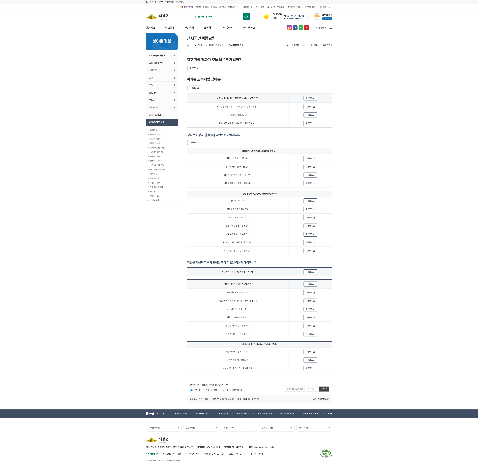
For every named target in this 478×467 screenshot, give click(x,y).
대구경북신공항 (310, 7)
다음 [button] (163, 413)
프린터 (329, 45)
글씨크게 (287, 45)
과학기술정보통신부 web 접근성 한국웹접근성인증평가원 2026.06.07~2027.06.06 (326, 453)
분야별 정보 (199, 45)
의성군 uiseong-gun (157, 16)
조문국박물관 (281, 7)
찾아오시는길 (241, 454)
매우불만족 (237, 390)
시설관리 (262, 7)
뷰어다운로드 (227, 454)
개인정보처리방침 (153, 454)
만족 (207, 390)
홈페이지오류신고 (211, 454)
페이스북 (295, 27)
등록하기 (324, 389)
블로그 (300, 27)
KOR (324, 7)
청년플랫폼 (291, 7)
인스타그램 (289, 27)
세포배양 (300, 7)
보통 (216, 390)
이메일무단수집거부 (193, 454)
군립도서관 (231, 7)
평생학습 (214, 7)
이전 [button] (158, 413)
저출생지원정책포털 (186, 7)
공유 (316, 45)
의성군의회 (222, 7)
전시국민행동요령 (236, 45)
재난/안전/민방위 (216, 45)
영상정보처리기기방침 (172, 454)
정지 (160, 413)
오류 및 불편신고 (320, 399)
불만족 (225, 390)
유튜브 (306, 27)
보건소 (239, 7)
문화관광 (198, 7)
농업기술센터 (271, 7)
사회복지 (246, 7)
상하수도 (254, 7)
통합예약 (206, 7)
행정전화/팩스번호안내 (233, 447)
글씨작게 (303, 45)
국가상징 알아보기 (257, 454)
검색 (246, 16)
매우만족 (197, 390)
